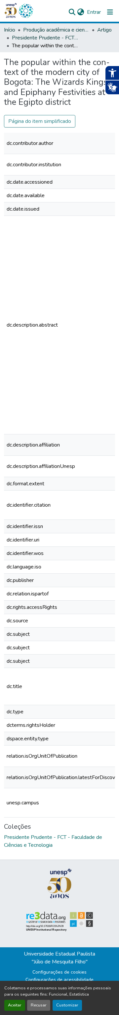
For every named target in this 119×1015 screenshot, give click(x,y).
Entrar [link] (94, 12)
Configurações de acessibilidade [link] (59, 980)
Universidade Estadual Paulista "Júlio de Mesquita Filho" (59, 957)
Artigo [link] (104, 30)
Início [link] (9, 30)
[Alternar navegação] (110, 12)
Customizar (67, 1005)
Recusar (39, 1005)
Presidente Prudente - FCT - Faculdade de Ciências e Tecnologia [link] (45, 37)
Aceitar (14, 1005)
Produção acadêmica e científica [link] (56, 30)
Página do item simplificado (39, 121)
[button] (26, 11)
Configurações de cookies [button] (59, 972)
